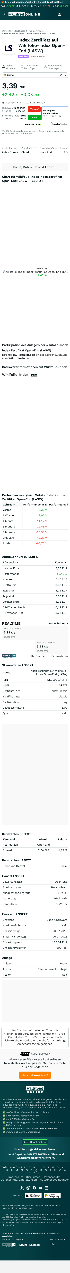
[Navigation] (3, 15)
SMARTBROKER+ (49, 1128)
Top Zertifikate (36, 31)
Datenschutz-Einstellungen (19, 1179)
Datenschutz (51, 1177)
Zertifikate (19, 31)
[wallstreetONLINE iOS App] (33, 1197)
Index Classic (59, 691)
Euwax (59, 562)
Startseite (6, 31)
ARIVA (24, 1208)
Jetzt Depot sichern (35, 1142)
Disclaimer (33, 1177)
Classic (62, 696)
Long (64, 702)
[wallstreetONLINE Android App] (52, 1197)
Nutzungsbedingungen (54, 1179)
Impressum (15, 1177)
